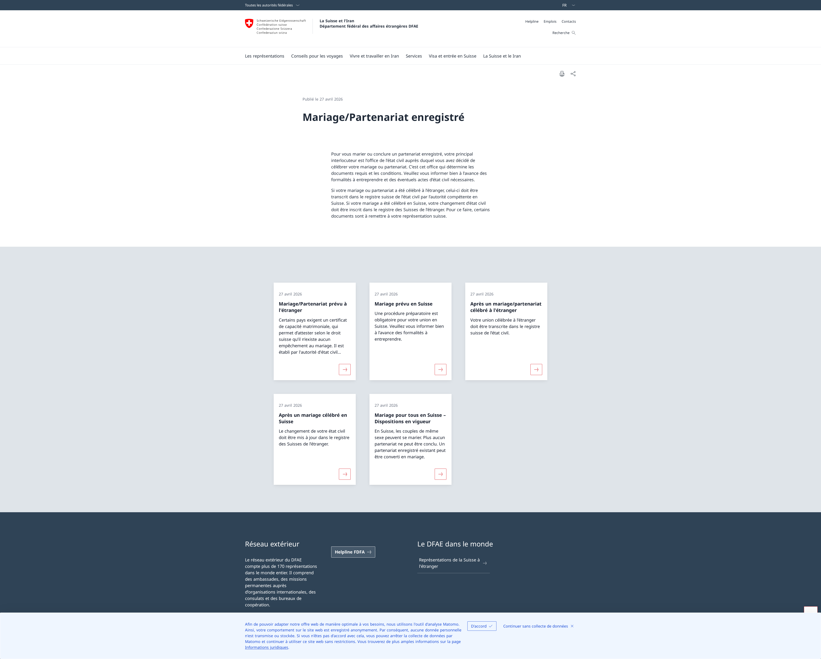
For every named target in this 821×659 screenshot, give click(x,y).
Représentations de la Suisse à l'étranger (449, 563)
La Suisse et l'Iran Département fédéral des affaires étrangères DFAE (369, 23)
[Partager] (573, 73)
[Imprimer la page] (561, 73)
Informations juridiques (266, 647)
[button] (265, 55)
